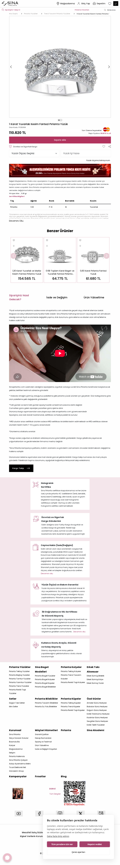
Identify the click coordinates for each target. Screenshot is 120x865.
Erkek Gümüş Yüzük (95, 683)
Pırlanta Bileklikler (46, 698)
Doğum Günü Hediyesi (97, 710)
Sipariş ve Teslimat (43, 741)
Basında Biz (14, 741)
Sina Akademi (95, 730)
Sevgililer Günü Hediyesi (97, 721)
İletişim (12, 752)
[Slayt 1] (59, 120)
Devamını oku (47, 573)
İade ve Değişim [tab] (56, 297)
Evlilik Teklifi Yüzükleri (96, 725)
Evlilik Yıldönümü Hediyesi (98, 714)
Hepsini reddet (95, 844)
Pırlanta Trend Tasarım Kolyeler (71, 677)
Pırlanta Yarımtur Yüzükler (20, 682)
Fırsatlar (40, 776)
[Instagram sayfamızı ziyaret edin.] (60, 813)
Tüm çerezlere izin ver (62, 844)
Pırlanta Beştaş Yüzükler (19, 675)
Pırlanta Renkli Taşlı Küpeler (73, 710)
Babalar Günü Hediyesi (97, 706)
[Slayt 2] (61, 120)
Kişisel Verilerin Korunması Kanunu (38, 836)
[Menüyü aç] (115, 3)
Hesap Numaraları (43, 738)
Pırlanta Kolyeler (71, 667)
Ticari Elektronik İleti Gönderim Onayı (17, 769)
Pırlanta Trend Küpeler (70, 706)
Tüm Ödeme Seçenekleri (92, 130)
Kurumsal (15, 730)
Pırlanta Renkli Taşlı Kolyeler (73, 682)
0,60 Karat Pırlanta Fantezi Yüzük (93, 272)
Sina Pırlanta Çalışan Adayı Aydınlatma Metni (20, 762)
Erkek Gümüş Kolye (95, 679)
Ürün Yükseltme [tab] (94, 297)
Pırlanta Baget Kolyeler (45, 679)
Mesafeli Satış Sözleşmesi (35, 832)
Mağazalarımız (67, 3)
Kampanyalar (18, 776)
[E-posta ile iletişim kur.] (101, 813)
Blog (64, 776)
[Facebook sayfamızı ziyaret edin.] (39, 813)
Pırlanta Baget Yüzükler (45, 676)
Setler (12, 698)
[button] (16, 220)
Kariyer (12, 745)
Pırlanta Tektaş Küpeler (71, 703)
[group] (27, 260)
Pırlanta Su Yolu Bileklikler (46, 706)
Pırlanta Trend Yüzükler (19, 686)
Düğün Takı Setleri (17, 703)
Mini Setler (13, 706)
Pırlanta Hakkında (17, 756)
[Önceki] (11, 66)
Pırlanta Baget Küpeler (44, 683)
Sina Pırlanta (14, 734)
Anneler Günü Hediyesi (97, 703)
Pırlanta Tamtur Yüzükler (19, 678)
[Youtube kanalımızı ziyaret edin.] (19, 813)
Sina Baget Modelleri (42, 669)
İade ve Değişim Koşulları (46, 749)
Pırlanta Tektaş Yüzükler (19, 671)
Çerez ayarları (78, 852)
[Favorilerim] (110, 3)
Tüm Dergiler (55, 794)
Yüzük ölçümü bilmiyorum (98, 160)
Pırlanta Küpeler (71, 698)
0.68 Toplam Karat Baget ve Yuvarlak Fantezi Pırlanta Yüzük (60, 272)
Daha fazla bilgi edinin (58, 836)
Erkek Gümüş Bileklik (95, 676)
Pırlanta (66, 730)
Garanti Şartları (42, 734)
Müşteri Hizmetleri (46, 730)
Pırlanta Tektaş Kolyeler (71, 671)
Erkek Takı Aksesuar (93, 669)
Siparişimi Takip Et (12, 10)
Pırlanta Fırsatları (82, 10)
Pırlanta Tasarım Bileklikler (46, 703)
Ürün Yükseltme (42, 745)
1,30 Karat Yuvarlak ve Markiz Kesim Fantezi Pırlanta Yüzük (26, 272)
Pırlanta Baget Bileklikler (45, 686)
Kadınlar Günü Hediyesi (97, 717)
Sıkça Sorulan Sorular (18, 738)
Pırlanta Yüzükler (20, 667)
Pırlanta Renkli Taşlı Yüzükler (17, 691)
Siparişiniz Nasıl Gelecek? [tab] (19, 297)
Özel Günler (94, 698)
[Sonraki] (109, 66)
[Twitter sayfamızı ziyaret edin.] (81, 813)
